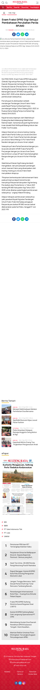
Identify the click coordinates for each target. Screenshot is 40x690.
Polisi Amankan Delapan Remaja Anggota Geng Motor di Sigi (25, 432)
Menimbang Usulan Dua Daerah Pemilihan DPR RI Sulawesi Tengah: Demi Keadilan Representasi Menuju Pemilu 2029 (23, 624)
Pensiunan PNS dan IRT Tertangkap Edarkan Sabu (20, 545)
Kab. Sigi (12, 13)
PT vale (7, 533)
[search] (3, 2)
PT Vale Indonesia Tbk (13, 529)
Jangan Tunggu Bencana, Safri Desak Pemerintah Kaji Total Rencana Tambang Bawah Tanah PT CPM (23, 583)
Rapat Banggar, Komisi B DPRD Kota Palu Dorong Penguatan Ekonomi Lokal (22, 573)
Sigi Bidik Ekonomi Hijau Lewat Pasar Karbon (25, 421)
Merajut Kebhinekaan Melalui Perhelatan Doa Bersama (25, 410)
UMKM (6, 536)
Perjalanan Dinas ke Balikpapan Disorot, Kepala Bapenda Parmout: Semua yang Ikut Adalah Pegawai (23, 554)
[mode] (6, 2)
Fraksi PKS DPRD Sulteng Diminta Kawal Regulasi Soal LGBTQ (21, 604)
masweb (11, 30)
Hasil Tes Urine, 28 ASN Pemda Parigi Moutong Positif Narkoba (23, 564)
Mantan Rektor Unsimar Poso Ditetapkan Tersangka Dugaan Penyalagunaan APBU (22, 634)
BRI (5, 522)
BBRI (6, 526)
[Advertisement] (20, 311)
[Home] (3, 7)
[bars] (36, 2)
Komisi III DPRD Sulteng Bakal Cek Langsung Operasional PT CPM (22, 614)
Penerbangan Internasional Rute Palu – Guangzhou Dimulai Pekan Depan (23, 594)
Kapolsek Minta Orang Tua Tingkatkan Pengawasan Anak (25, 443)
